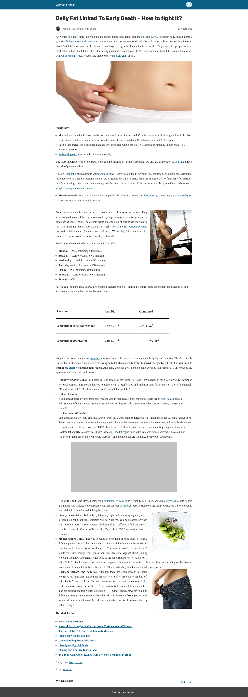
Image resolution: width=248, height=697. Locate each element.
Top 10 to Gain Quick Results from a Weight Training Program (95, 654)
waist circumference (71, 55)
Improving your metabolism (74, 636)
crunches (95, 358)
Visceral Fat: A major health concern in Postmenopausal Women (95, 626)
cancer (102, 41)
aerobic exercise (85, 188)
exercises (171, 500)
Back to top (186, 682)
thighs (154, 36)
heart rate (149, 195)
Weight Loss (75, 662)
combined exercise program (132, 226)
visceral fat (68, 173)
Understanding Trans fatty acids (77, 640)
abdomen (103, 173)
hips (143, 36)
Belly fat (67, 669)
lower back (126, 505)
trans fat (164, 398)
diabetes (88, 41)
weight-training (64, 188)
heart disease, (76, 41)
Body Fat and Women (71, 621)
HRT (108, 590)
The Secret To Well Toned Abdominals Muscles (86, 631)
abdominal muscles (114, 500)
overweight (121, 55)
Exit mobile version (124, 692)
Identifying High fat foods (73, 645)
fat (74, 36)
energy (73, 367)
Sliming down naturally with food (78, 650)
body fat (179, 161)
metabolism (186, 195)
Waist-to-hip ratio (68, 154)
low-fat (118, 432)
